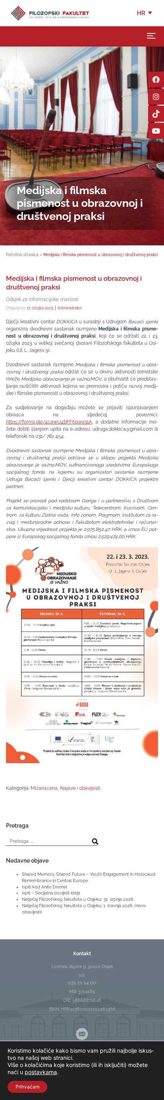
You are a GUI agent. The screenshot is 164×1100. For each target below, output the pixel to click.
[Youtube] (156, 131)
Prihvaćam (27, 1087)
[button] (145, 13)
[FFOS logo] (50, 13)
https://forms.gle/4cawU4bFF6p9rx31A (49, 422)
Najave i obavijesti (80, 788)
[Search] (95, 841)
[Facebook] (156, 79)
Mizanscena (44, 788)
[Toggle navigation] (151, 36)
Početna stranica (22, 254)
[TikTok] (156, 114)
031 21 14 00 (82, 982)
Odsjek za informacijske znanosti (42, 299)
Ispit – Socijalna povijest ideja (51, 892)
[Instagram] (156, 97)
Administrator (69, 307)
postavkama (41, 1072)
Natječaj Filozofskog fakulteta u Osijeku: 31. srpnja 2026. (78, 899)
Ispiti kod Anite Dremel (44, 886)
